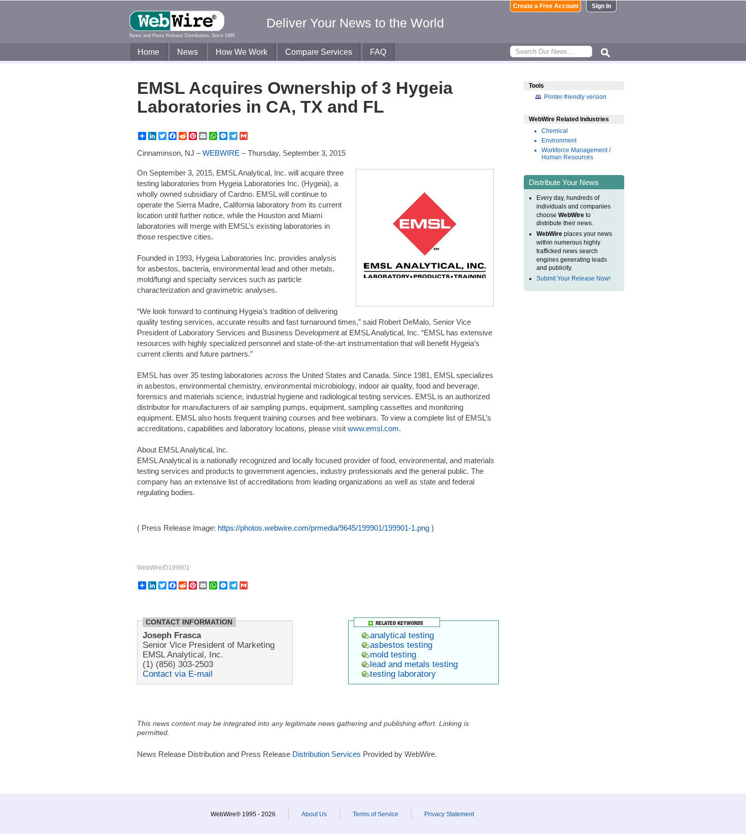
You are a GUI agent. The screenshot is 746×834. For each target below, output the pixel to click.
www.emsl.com (373, 428)
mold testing (393, 654)
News (187, 52)
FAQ (378, 52)
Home (148, 52)
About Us (314, 814)
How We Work (241, 52)
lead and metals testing (414, 664)
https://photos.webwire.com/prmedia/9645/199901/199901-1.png (323, 528)
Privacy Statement (449, 814)
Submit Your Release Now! (573, 278)
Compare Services (318, 52)
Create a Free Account (546, 6)
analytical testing (402, 635)
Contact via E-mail (178, 673)
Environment (559, 140)
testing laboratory (403, 673)
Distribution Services (326, 754)
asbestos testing (401, 644)
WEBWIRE (221, 153)
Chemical (554, 130)
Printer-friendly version (575, 96)
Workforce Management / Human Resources (576, 154)
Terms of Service (375, 814)
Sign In (601, 6)
